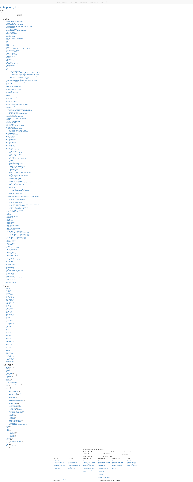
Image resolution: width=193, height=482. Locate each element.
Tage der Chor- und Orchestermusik (14, 231)
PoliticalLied (12, 417)
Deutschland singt (10, 65)
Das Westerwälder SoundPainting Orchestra (19, 159)
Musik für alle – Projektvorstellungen (14, 146)
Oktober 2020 (9, 343)
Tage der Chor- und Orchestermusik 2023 (19, 232)
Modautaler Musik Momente (15, 178)
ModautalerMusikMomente (15, 409)
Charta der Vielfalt (10, 53)
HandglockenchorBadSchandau (16, 400)
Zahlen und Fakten (10, 279)
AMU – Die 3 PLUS (10, 32)
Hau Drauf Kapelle (13, 169)
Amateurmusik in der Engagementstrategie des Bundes (19, 26)
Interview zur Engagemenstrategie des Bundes (17, 104)
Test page (8, 246)
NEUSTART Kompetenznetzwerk (17, 199)
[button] (106, 2)
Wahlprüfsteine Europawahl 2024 (14, 269)
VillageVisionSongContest (15, 421)
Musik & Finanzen (10, 140)
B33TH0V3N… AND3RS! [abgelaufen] (15, 38)
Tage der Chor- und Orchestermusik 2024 (19, 234)
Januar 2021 (9, 340)
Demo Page (9, 62)
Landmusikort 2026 (10, 127)
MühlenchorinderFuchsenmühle (16, 411)
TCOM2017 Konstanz (11, 240)
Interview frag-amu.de (11, 101)
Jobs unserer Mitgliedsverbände (13, 106)
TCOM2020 (12, 435)
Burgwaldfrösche (13, 394)
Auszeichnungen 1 (10, 36)
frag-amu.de (9, 83)
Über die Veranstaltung (11, 249)
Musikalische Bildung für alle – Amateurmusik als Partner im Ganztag (22, 196)
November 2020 (10, 341)
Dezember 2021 (10, 323)
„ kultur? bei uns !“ (13, 151)
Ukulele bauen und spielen (15, 192)
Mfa (7, 385)
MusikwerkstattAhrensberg (15, 412)
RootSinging (12, 418)
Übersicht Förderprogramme (72, 461)
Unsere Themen (74, 2)
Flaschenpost (12, 162)
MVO (7, 390)
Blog (7, 42)
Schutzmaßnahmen (10, 229)
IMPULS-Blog (9, 381)
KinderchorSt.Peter (13, 405)
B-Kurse (8, 370)
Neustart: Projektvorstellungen (16, 210)
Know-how (8, 107)
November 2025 (10, 299)
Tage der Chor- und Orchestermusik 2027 (16, 238)
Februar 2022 (9, 320)
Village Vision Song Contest (15, 193)
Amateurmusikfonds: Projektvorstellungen (16, 30)
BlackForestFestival (13, 391)
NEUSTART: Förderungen (12, 211)
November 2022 (10, 314)
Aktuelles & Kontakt (10, 23)
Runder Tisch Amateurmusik (13, 228)
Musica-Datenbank (10, 136)
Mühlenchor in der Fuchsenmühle (17, 180)
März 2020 (8, 352)
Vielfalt (7, 266)
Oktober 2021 (9, 326)
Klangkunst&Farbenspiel (15, 406)
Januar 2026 (9, 296)
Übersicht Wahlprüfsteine (12, 255)
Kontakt (8, 119)
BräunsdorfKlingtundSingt (15, 393)
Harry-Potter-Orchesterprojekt (16, 168)
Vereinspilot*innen (10, 264)
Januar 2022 (9, 322)
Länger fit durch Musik (11, 382)
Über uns (58, 2)
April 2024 (8, 310)
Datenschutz (9, 59)
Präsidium (8, 219)
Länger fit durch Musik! (14, 71)
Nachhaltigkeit (90, 470)
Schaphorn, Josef (10, 7)
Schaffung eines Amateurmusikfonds (17, 130)
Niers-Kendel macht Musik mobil (16, 184)
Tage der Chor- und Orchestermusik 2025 (19, 235)
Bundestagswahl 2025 (11, 51)
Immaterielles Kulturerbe (12, 92)
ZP (6, 447)
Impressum (8, 94)
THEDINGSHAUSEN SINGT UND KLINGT (19, 190)
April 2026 (8, 293)
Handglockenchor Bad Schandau (17, 166)
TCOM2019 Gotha (10, 243)
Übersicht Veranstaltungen (12, 254)
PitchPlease (12, 186)
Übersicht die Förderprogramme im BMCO (19, 77)
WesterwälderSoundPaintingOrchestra (18, 424)
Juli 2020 (8, 346)
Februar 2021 (9, 338)
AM (7, 369)
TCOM (7, 430)
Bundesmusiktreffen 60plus (12, 50)
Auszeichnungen (94, 2)
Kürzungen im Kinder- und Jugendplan (15, 125)
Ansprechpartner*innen (11, 33)
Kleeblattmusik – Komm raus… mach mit (18, 175)
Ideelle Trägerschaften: (11, 91)
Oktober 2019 (9, 359)
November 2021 (10, 325)
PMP (7, 427)
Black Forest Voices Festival (15, 154)
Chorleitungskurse (10, 56)
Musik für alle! (9, 148)
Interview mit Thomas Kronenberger (14, 103)
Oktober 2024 (9, 308)
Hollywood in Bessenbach (15, 171)
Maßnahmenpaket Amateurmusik (14, 128)
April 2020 (8, 350)
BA (6, 372)
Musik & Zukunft (10, 145)
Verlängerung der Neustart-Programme (18, 131)
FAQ (7, 68)
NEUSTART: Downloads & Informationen (18, 207)
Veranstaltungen (84, 2)
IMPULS (8, 95)
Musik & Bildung (10, 137)
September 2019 (10, 361)
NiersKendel (12, 414)
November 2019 (10, 358)
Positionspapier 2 (10, 217)
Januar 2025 (9, 307)
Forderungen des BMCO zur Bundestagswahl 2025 (18, 82)
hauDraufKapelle (13, 403)
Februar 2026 (9, 294)
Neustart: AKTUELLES (14, 201)
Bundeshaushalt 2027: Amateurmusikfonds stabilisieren (19, 48)
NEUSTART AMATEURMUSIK (13, 198)
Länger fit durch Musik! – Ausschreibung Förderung (24, 76)
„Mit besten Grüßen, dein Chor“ (16, 153)
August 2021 (9, 329)
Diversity (8, 67)
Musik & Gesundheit (11, 142)
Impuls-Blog (9, 98)
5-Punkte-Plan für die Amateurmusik (14, 21)
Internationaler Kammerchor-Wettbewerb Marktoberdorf (19, 100)
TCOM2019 (12, 433)
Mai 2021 (8, 334)
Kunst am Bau (12, 115)
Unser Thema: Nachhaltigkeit (13, 260)
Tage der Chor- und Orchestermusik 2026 (16, 237)
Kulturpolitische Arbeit (11, 122)
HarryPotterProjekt (13, 402)
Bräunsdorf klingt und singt (15, 156)
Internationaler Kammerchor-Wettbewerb (104, 472)
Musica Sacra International (12, 134)
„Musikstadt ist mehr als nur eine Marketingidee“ (20, 110)
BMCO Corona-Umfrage (12, 45)
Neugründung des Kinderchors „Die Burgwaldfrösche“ (22, 183)
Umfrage (8, 257)
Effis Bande (11, 160)
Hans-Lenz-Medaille (11, 88)
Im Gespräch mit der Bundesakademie (18, 113)
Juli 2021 (8, 331)
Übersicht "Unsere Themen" (87, 461)
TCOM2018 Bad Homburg (12, 241)
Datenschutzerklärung (11, 61)
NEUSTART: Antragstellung (15, 202)
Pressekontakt (9, 220)
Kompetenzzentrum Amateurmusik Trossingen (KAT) (18, 109)
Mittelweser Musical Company (16, 177)
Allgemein (8, 367)
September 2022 (10, 316)
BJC (7, 41)
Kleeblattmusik (12, 408)
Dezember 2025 (10, 297)
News (7, 213)
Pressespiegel (9, 223)
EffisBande (11, 396)
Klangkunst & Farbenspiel (15, 174)
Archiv (77, 470)
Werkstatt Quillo (13, 195)
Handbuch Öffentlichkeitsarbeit (13, 86)
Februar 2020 (9, 353)
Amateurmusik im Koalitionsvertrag (14, 24)
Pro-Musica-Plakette (11, 282)
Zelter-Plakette (9, 281)
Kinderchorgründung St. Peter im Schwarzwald (20, 172)
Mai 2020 (8, 349)
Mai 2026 (8, 291)
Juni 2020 (8, 347)
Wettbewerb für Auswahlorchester (14, 272)
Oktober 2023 (9, 313)
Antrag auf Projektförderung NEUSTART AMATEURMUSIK (26, 204)
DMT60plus (9, 376)
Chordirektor (9, 373)
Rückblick (8, 226)
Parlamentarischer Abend (12, 216)
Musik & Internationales (11, 143)
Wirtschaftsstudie (10, 273)
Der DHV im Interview (14, 112)
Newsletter (8, 214)
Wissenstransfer (10, 276)
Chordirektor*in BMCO (11, 54)
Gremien (8, 85)
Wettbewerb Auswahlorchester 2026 (14, 270)
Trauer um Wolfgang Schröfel (13, 248)
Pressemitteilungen (10, 222)
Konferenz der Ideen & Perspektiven (14, 116)
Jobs (58, 468)
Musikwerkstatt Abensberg (15, 181)
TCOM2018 (12, 432)
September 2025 (10, 302)
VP (6, 442)
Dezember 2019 (10, 356)
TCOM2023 (12, 436)
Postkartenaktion (13, 29)
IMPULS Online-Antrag (11, 97)
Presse (101, 2)
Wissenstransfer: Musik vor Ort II (14, 278)
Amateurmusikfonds (11, 27)
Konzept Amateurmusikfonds (13, 121)
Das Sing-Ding (12, 157)
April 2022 (8, 319)
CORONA (8, 58)
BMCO (7, 44)
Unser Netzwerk (10, 258)
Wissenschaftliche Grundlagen (13, 275)
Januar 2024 (9, 311)
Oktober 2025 (9, 301)
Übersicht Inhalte (10, 252)
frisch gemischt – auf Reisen (16, 163)
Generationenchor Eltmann (15, 165)
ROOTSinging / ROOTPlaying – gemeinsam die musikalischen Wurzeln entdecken (28, 189)
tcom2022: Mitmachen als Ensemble (14, 244)
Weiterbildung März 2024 (15, 384)
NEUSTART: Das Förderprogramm (17, 205)
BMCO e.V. (8, 47)
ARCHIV (8, 35)
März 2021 (8, 337)
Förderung (64, 2)
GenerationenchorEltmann (15, 399)
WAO (7, 444)
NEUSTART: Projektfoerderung (16, 208)
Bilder (7, 39)
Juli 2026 (8, 288)
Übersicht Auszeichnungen (12, 251)
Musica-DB (8, 388)
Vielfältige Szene (10, 267)
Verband (8, 263)
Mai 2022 (8, 317)
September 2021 (10, 328)
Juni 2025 (8, 305)
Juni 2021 (8, 332)
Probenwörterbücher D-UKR (12, 225)
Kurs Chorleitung (10, 124)
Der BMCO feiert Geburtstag (13, 64)
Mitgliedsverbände (10, 133)
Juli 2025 (8, 304)
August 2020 (9, 344)
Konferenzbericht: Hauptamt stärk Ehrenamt (16, 118)
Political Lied (12, 187)
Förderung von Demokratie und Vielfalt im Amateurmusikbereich (21, 80)
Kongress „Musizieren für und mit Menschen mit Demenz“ (26, 74)
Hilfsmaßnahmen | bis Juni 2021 (13, 89)
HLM (7, 378)
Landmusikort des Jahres (74, 465)
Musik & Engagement (11, 139)
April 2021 (8, 335)
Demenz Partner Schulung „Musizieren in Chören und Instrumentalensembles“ (30, 73)
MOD (7, 387)
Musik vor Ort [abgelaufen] (12, 149)
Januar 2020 (9, 355)
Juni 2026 (8, 290)
